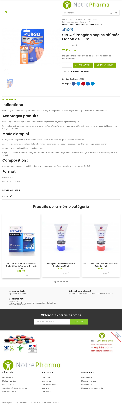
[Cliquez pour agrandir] (6, 71)
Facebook (74, 84)
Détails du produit (11, 190)
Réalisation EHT (53, 403)
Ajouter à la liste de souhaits (76, 72)
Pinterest (83, 84)
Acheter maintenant (105, 65)
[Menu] (3, 5)
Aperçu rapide (34, 223)
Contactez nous (17, 298)
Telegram (93, 84)
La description (9, 99)
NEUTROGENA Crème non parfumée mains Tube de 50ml (101, 264)
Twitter (78, 84)
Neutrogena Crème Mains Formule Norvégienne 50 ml (61, 264)
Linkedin (88, 84)
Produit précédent (112, 22)
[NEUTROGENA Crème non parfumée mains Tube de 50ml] (101, 237)
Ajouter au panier (82, 65)
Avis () (75, 45)
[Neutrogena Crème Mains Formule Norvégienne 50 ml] (61, 237)
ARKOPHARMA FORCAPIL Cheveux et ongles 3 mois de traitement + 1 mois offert (21, 266)
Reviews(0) (7, 196)
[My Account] (10, 13)
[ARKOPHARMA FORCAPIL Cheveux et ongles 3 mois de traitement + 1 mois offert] (21, 237)
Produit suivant (118, 22)
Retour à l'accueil (115, 22)
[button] (55, 282)
